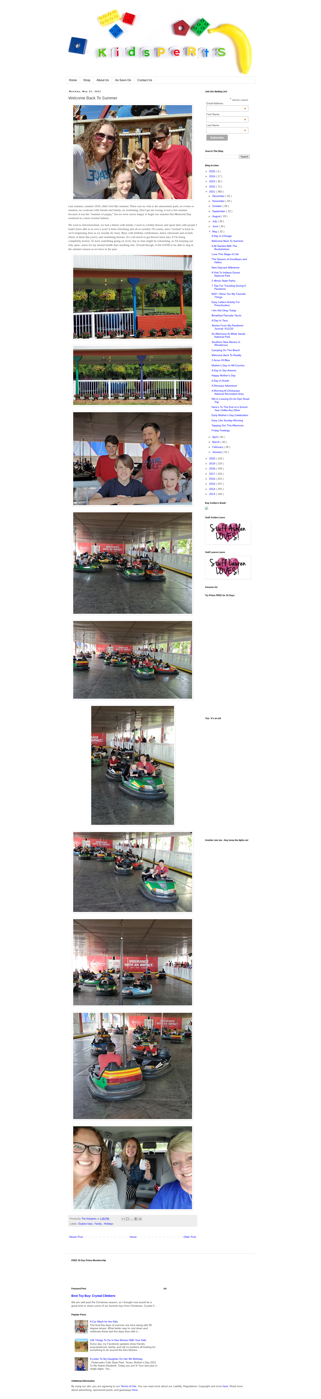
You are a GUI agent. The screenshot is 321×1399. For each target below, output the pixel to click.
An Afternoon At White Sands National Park (228, 335)
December (218, 195)
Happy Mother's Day (224, 375)
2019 (212, 463)
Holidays (108, 1224)
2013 (212, 493)
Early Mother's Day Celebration (230, 415)
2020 (212, 458)
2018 (212, 468)
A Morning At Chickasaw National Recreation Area (228, 392)
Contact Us (144, 80)
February (218, 446)
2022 (212, 186)
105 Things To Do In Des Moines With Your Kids (118, 1340)
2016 (212, 478)
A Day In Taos (220, 320)
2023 (212, 181)
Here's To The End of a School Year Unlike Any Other (229, 409)
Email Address (226, 103)
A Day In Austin (220, 380)
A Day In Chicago (222, 235)
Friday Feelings (221, 430)
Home (73, 80)
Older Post (190, 1236)
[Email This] (123, 1219)
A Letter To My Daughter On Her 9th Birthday (116, 1358)
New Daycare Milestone (225, 267)
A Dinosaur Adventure (224, 385)
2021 (212, 191)
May (215, 231)
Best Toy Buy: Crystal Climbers (93, 1295)
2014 (212, 488)
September (219, 211)
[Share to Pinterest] (140, 1219)
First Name (226, 114)
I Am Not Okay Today (224, 310)
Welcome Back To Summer (227, 240)
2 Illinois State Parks (223, 280)
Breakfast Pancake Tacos (226, 315)
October (217, 206)
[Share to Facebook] (136, 1219)
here (225, 1386)
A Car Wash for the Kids (104, 1321)
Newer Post (76, 1236)
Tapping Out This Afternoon (228, 425)
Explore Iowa (85, 1224)
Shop (86, 80)
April (215, 436)
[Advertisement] (227, 777)
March (216, 441)
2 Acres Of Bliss (221, 360)
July (215, 221)
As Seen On (123, 80)
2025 (212, 171)
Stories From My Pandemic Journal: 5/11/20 (228, 327)
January (217, 451)
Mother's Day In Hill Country (228, 365)
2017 (212, 473)
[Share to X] (132, 1219)
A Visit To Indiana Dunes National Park (226, 274)
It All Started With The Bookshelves (224, 247)
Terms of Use (128, 1386)
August (216, 216)
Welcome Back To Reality (226, 355)
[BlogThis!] (127, 1219)
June (215, 226)
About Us (103, 80)
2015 (212, 483)
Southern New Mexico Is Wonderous (226, 344)
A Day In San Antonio (224, 370)
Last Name (226, 125)
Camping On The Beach (226, 350)
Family (99, 1224)
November (218, 201)
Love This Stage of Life (225, 254)
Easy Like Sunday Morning (227, 420)
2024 (212, 176)
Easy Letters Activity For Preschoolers (226, 304)
